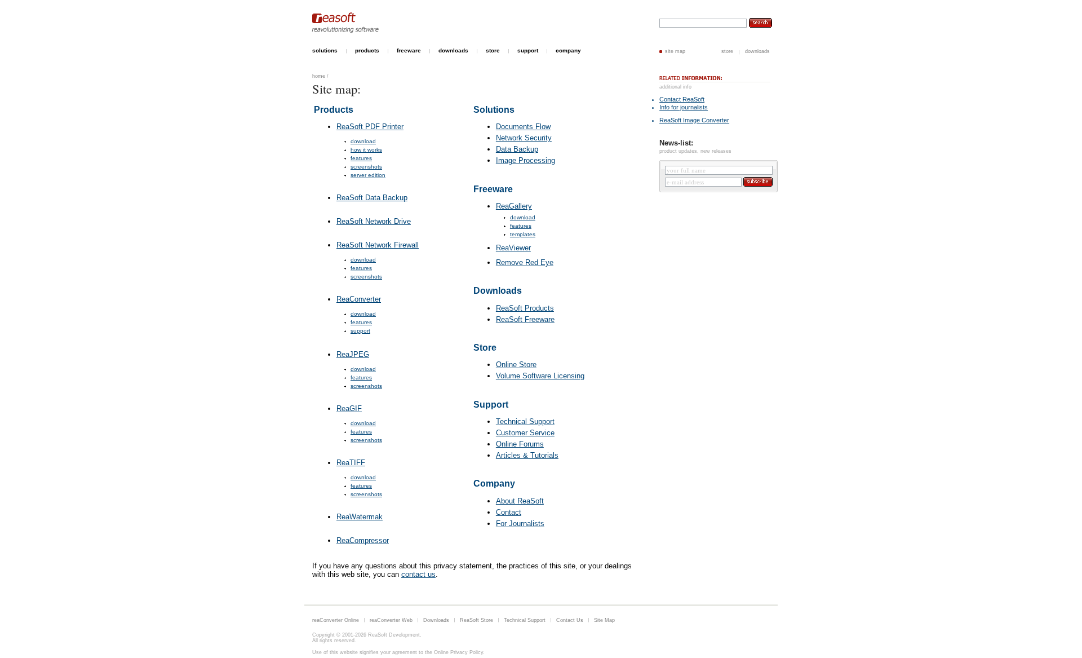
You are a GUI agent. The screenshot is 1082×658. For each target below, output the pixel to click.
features (361, 158)
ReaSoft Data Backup (371, 197)
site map (675, 51)
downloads (757, 51)
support (360, 331)
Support (490, 404)
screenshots (366, 167)
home (318, 76)
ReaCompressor (362, 540)
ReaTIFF (350, 462)
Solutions (494, 109)
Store (484, 347)
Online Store (516, 364)
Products (333, 109)
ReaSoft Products (525, 308)
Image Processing (525, 160)
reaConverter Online (335, 620)
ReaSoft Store (476, 620)
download (363, 141)
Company (494, 483)
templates (522, 234)
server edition (368, 175)
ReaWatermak (359, 517)
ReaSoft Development (394, 635)
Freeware (493, 189)
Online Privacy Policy (458, 652)
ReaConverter (358, 299)
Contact (508, 512)
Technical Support (525, 421)
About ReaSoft (520, 501)
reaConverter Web (391, 620)
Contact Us (569, 620)
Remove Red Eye (524, 262)
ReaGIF (349, 408)
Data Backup (517, 149)
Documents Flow (523, 126)
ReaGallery (514, 206)
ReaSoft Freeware (525, 319)
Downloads (497, 290)
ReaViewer (513, 248)
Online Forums (520, 444)
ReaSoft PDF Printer (369, 126)
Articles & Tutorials (527, 455)
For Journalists (520, 523)
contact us (418, 574)
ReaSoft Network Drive (373, 221)
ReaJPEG (352, 354)
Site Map (604, 620)
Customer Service (525, 433)
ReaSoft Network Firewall (377, 245)
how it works (366, 150)
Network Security (524, 138)
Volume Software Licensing (540, 376)
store (727, 51)
